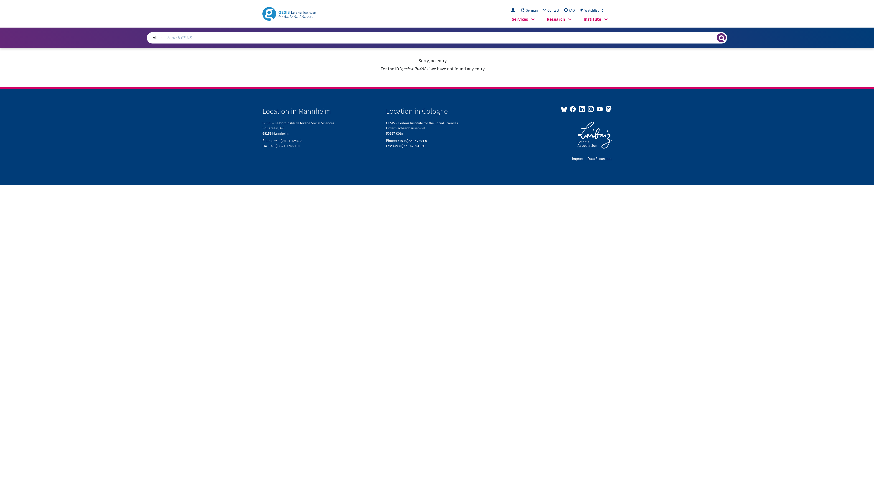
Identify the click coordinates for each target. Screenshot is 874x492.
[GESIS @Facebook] (573, 109)
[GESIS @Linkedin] (582, 109)
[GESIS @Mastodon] (608, 109)
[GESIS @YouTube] (600, 109)
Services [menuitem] (520, 19)
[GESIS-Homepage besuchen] (289, 13)
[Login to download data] (514, 10)
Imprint (578, 158)
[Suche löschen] (713, 37)
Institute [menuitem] (592, 19)
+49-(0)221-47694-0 (412, 140)
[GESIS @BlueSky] (565, 109)
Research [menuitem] (556, 19)
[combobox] (437, 38)
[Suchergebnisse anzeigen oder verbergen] (721, 38)
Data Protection (600, 158)
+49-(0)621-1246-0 (288, 140)
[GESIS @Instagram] (591, 109)
